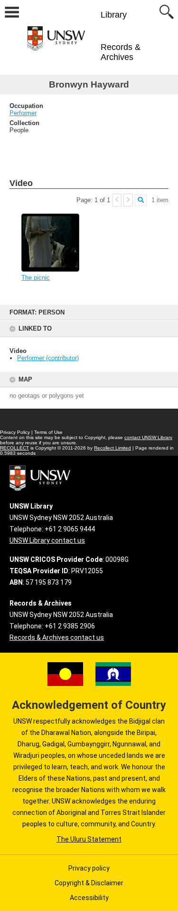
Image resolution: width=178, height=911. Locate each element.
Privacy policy (89, 868)
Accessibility (89, 897)
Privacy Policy (15, 432)
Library (114, 15)
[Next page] (128, 200)
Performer (23, 113)
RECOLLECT (14, 448)
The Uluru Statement (89, 839)
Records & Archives (121, 52)
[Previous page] (117, 200)
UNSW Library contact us (47, 540)
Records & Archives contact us (56, 637)
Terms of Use (48, 432)
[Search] (141, 200)
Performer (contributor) (48, 358)
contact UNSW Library (148, 437)
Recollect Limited (112, 448)
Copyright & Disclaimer (89, 883)
